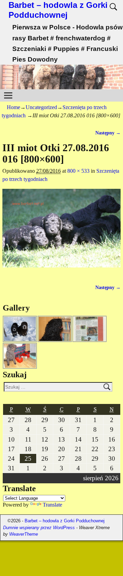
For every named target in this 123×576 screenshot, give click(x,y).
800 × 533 (78, 171)
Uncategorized (41, 107)
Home (13, 107)
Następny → (108, 132)
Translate (52, 505)
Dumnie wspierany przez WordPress (39, 527)
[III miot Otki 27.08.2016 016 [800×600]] (61, 232)
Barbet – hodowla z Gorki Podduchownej (58, 9)
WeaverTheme (23, 534)
